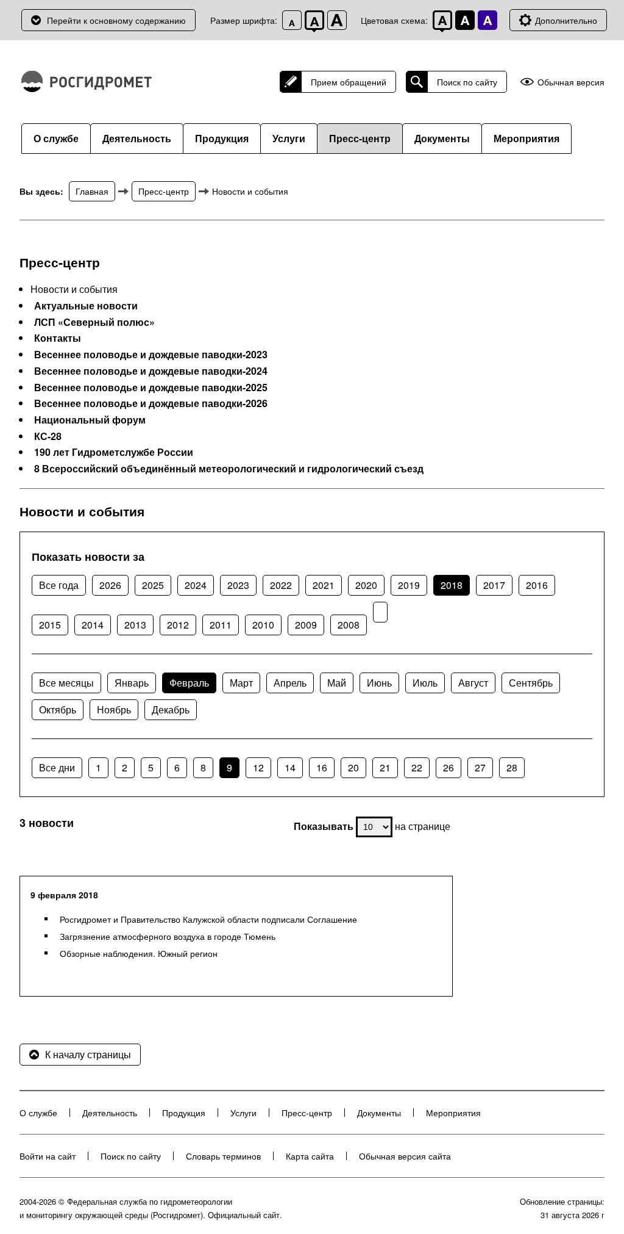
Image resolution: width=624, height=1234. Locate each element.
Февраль (189, 683)
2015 (50, 625)
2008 (349, 625)
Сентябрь (531, 683)
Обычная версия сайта (405, 1156)
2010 (263, 625)
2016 (537, 585)
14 (290, 767)
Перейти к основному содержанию (116, 20)
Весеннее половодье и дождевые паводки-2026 (151, 403)
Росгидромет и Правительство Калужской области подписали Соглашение (208, 919)
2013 (135, 625)
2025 (153, 585)
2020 (366, 585)
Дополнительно (566, 20)
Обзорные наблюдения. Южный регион (139, 953)
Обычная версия (570, 82)
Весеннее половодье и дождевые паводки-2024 (151, 371)
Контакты (57, 338)
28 (511, 767)
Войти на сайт (48, 1156)
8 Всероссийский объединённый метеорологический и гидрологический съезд (229, 468)
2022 (281, 585)
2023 (238, 585)
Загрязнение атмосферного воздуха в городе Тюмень (167, 936)
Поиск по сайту (467, 82)
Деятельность (136, 138)
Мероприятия (526, 138)
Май (336, 683)
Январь (132, 683)
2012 (178, 625)
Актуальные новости (86, 305)
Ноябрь (114, 709)
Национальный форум (90, 420)
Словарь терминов (223, 1156)
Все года (59, 585)
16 (321, 767)
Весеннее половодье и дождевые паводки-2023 (151, 354)
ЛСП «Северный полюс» (94, 322)
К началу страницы (88, 1054)
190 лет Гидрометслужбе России (113, 452)
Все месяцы (66, 683)
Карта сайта (310, 1156)
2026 (110, 585)
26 (448, 767)
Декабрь (171, 709)
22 (416, 767)
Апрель (290, 683)
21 (385, 767)
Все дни (57, 767)
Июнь (379, 683)
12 (258, 767)
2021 (324, 585)
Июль (425, 683)
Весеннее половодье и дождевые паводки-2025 (151, 387)
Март (241, 683)
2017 (494, 585)
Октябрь (57, 709)
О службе (56, 138)
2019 (409, 585)
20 (353, 767)
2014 (93, 625)
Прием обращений (348, 82)
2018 (452, 585)
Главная (92, 191)
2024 (196, 585)
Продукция (222, 138)
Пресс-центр (360, 138)
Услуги (288, 138)
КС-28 (48, 436)
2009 (306, 625)
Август (473, 683)
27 (480, 767)
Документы (442, 138)
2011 (221, 625)
